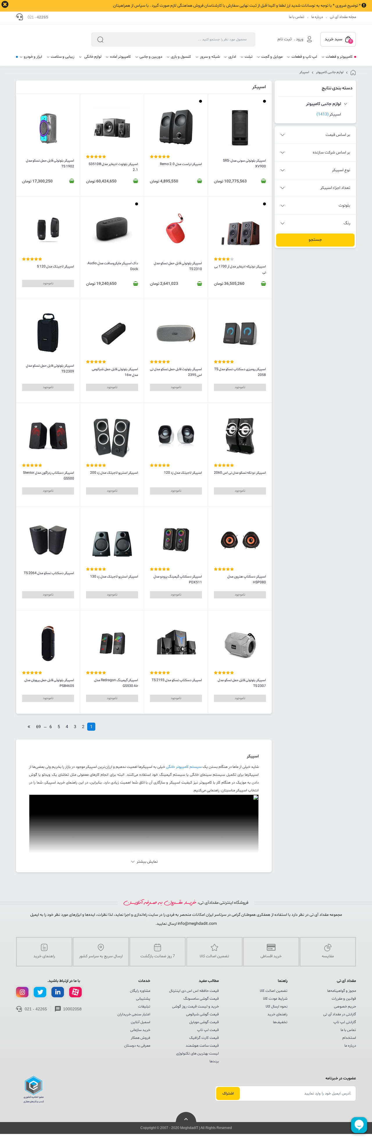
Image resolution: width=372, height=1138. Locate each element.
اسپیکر (304, 72)
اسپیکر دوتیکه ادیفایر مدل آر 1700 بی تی (240, 269)
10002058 (72, 1009)
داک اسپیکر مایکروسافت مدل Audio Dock (112, 266)
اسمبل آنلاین (140, 1022)
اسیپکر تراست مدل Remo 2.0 (181, 164)
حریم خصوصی (345, 1006)
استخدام (349, 1038)
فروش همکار (140, 1038)
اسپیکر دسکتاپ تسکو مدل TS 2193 (177, 680)
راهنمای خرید (277, 1014)
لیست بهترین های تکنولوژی (197, 1053)
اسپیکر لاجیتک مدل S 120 (55, 266)
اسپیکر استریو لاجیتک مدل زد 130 (114, 576)
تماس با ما (296, 17)
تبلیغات (144, 1006)
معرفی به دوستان (137, 1045)
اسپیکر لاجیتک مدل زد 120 (183, 473)
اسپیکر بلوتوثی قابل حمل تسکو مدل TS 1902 (50, 163)
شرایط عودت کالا (275, 998)
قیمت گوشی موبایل (204, 1022)
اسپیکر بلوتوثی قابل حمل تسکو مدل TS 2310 (178, 266)
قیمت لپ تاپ (208, 1030)
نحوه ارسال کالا (276, 1006)
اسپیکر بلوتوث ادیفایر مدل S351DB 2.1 (113, 167)
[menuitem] (337, 59)
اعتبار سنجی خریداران (133, 1014)
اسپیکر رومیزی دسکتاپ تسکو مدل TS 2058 (240, 372)
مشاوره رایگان (140, 991)
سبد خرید (338, 39)
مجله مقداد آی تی (343, 17)
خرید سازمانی (140, 1030)
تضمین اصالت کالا (273, 991)
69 (38, 727)
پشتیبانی (143, 998)
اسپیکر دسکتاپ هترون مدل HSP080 (246, 579)
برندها (214, 1061)
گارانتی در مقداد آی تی (339, 1014)
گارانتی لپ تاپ (344, 1022)
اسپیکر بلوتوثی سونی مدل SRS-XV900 (244, 163)
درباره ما (317, 17)
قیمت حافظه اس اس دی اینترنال (194, 991)
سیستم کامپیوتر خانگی (184, 767)
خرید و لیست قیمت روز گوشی (195, 1006)
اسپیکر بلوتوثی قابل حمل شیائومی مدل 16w (115, 372)
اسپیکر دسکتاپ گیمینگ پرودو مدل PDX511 (177, 579)
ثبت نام (285, 39)
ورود (299, 39)
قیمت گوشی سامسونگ (201, 998)
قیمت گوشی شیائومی (202, 1014)
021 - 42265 (36, 1009)
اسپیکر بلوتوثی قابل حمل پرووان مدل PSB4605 (49, 683)
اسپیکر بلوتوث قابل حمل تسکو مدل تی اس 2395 (176, 372)
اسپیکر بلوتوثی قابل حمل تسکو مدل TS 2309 (50, 368)
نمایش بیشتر (147, 861)
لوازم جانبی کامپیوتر (330, 72)
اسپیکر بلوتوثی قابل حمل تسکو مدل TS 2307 (242, 683)
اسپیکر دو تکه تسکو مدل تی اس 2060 (240, 473)
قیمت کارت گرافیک (204, 1038)
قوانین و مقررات (344, 998)
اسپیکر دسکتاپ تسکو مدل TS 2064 (49, 573)
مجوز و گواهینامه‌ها (341, 991)
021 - (38, 17)
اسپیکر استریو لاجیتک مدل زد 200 (114, 473)
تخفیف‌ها (280, 1022)
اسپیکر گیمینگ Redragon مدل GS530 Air (116, 683)
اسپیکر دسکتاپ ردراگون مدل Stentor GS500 (48, 476)
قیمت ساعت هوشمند (202, 1045)
